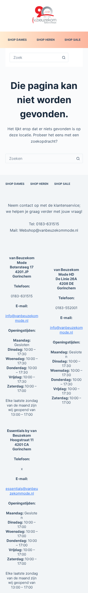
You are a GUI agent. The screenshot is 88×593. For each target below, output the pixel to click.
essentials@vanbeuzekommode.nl (22, 491)
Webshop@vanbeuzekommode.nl (48, 230)
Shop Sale (72, 39)
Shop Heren (46, 39)
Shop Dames (17, 39)
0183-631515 (47, 224)
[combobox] (40, 158)
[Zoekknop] (63, 57)
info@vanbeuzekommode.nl (21, 318)
